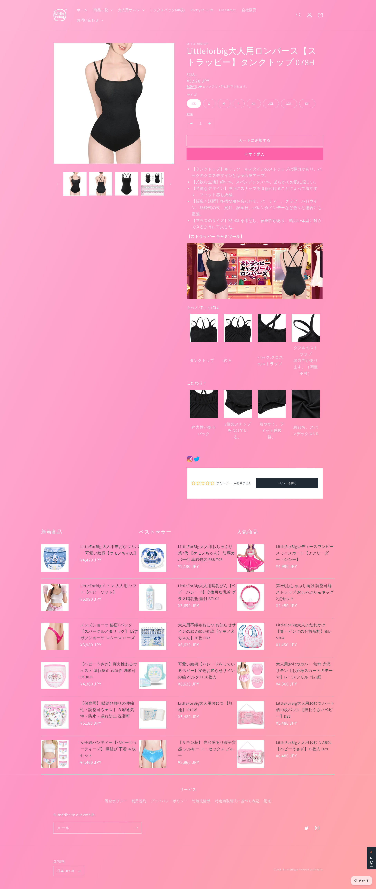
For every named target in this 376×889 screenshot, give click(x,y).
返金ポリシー (116, 801)
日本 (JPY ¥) (65, 871)
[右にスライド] (170, 184)
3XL (289, 103)
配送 (267, 801)
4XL (307, 103)
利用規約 (139, 801)
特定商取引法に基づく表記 (237, 801)
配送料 (191, 86)
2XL (271, 103)
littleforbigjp (290, 869)
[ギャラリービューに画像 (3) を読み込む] (126, 184)
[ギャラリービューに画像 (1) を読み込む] (75, 184)
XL (254, 103)
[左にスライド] (57, 184)
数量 (190, 114)
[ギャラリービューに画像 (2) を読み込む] (101, 184)
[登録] (136, 827)
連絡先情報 (201, 801)
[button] (103, 10)
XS (194, 103)
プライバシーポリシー (169, 801)
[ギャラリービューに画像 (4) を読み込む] (152, 184)
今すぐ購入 (255, 154)
